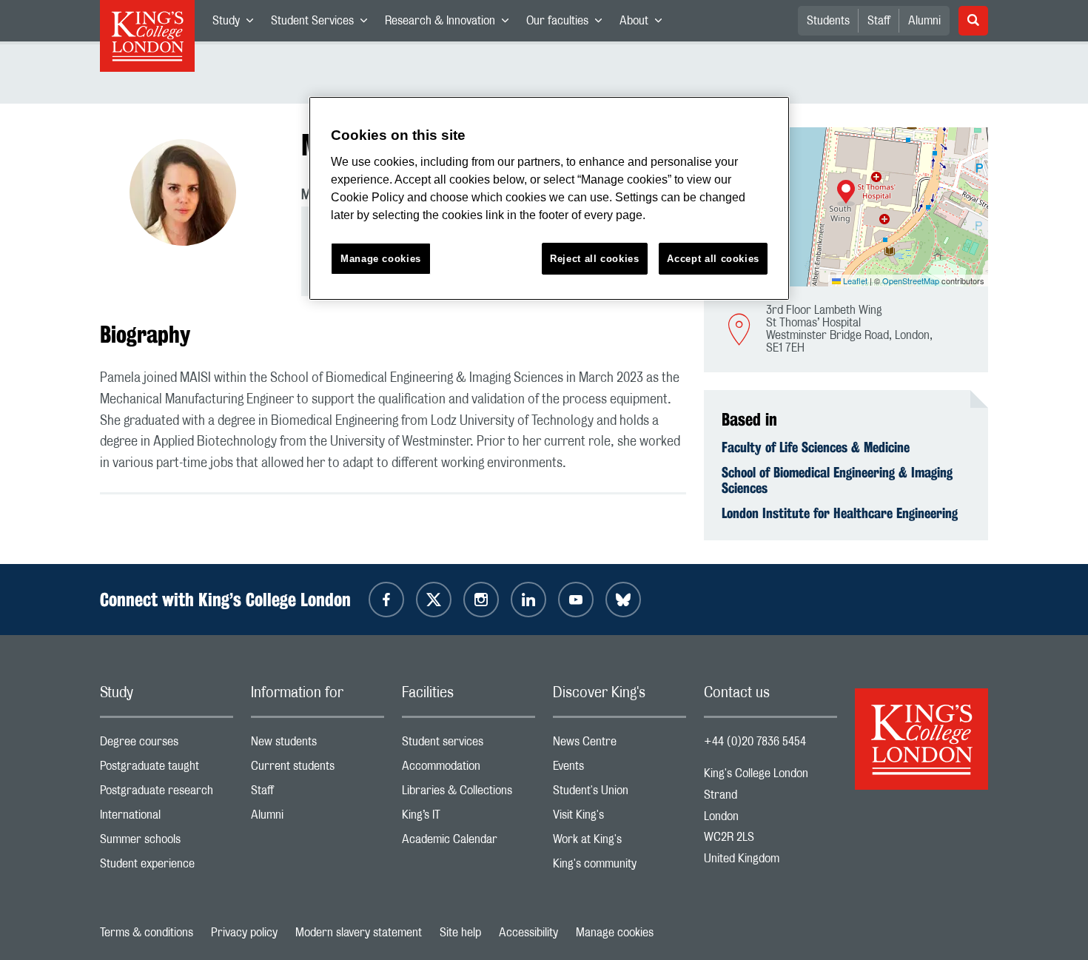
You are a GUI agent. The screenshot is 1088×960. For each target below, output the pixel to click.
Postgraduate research (166, 794)
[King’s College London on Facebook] (386, 599)
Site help (460, 933)
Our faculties (568, 24)
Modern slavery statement (358, 933)
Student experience (166, 867)
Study (237, 24)
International (166, 818)
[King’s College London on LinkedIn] (528, 599)
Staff (878, 21)
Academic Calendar (468, 842)
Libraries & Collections (468, 794)
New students (317, 745)
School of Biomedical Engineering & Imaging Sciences (837, 480)
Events (619, 769)
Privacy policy (244, 933)
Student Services (323, 24)
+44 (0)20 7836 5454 (755, 742)
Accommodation (468, 769)
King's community (619, 867)
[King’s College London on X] (433, 599)
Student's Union (619, 794)
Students (828, 21)
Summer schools (166, 842)
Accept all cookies (713, 258)
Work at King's (619, 842)
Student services (468, 745)
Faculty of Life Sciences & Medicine (816, 447)
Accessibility (528, 933)
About (645, 24)
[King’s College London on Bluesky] (623, 599)
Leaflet (854, 280)
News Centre (619, 745)
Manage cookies (615, 933)
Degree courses (166, 745)
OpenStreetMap (910, 280)
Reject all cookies (594, 258)
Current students (317, 769)
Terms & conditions (146, 933)
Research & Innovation (451, 24)
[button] (846, 193)
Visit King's (619, 818)
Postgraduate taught (166, 769)
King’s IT (468, 818)
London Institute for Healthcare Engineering (840, 513)
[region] (549, 198)
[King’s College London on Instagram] (481, 599)
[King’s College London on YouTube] (576, 599)
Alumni (924, 21)
